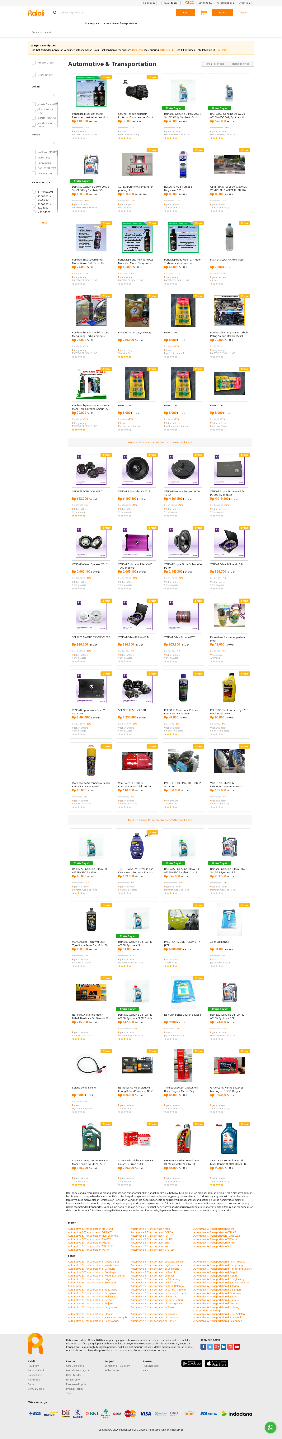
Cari (185, 12)
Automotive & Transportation (120, 23)
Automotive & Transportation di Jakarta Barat (93, 1261)
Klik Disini (221, 50)
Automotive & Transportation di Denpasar (217, 1293)
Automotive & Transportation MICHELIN (91, 1246)
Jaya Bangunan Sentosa (176, 426)
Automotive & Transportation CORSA (152, 1232)
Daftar (222, 12)
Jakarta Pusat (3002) (49, 118)
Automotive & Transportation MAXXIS (89, 1239)
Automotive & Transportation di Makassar (92, 1296)
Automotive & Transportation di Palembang (156, 1279)
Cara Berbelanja (75, 1365)
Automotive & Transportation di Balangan (217, 1289)
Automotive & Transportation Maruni (89, 1249)
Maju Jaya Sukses (219, 426)
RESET (45, 222)
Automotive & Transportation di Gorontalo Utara (158, 1293)
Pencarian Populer (76, 1384)
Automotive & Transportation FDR (150, 1235)
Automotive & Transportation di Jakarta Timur (94, 1265)
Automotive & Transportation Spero (213, 1228)
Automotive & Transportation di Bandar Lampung (221, 1282)
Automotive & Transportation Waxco (151, 1246)
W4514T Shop (125, 207)
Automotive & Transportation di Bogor (90, 1279)
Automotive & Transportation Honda (214, 1242)
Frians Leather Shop (128, 134)
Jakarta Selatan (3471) (45, 111)
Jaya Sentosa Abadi (174, 353)
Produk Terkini (74, 1388)
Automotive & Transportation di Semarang (155, 1268)
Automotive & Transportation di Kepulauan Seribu (96, 1275)
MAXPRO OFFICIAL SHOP (84, 134)
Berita (31, 1384)
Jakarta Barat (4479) (48, 104)
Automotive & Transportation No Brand (90, 1228)
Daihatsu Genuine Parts (176, 134)
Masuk (243, 12)
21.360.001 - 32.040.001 (44, 205)
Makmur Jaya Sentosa (129, 426)
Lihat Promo (73, 1379)
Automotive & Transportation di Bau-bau (154, 1296)
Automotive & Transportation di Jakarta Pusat (219, 1261)
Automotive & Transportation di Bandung (91, 1268)
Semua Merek (36, 1388)
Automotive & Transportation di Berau (90, 1300)
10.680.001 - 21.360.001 (44, 198)
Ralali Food (34, 1379)
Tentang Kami (36, 1370)
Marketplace (92, 23)
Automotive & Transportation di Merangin (155, 1317)
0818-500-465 (205, 2)
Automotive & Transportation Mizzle (89, 1242)
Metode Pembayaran (78, 1370)
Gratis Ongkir (45, 75)
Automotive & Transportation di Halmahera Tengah (97, 1317)
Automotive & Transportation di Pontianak (217, 1317)
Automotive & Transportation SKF (212, 1246)
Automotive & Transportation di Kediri (215, 1275)
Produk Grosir (46, 62)
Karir (145, 1370)
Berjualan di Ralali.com (117, 1365)
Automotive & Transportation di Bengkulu (92, 1293)
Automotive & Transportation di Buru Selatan (219, 1314)
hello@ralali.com (226, 2)
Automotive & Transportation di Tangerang (218, 1265)
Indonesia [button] (244, 2)
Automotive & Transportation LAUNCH (152, 1239)
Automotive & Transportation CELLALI (214, 1232)
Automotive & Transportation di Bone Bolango (157, 1286)
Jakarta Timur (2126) (45, 124)
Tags (69, 1393)
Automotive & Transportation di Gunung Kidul (157, 1300)
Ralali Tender (171, 2)
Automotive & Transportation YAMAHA (215, 1239)
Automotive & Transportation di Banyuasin (92, 1307)
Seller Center (112, 1370)
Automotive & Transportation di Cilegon (216, 1286)
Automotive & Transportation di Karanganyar (156, 1303)
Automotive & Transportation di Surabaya (92, 1272)
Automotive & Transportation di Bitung (215, 1296)
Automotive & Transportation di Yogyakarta (92, 1289)
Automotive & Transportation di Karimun (216, 1300)
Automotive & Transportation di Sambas (154, 1314)
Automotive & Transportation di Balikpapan (155, 1282)
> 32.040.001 (45, 212)
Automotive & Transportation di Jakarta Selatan (157, 1261)
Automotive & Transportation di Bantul (153, 1272)
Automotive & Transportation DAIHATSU (91, 1232)
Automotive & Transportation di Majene (90, 1303)
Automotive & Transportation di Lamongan (217, 1321)
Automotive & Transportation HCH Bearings (93, 1235)
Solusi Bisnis (35, 1375)
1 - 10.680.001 (45, 191)
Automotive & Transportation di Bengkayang (219, 1279)
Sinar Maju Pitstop (173, 207)
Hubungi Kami (151, 1365)
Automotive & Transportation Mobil (151, 1228)
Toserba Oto (124, 353)
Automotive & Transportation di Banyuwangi (93, 1321)
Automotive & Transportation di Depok (215, 1272)
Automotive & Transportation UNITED (152, 1249)
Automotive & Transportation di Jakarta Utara (156, 1265)
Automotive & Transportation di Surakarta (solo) (158, 1289)
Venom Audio (79, 511)
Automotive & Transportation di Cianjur (153, 1321)
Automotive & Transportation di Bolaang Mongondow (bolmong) (216, 1308)
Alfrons (214, 280)
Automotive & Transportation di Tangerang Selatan (222, 1268)
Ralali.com (149, 2)
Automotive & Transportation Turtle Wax (216, 1235)
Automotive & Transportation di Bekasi (153, 1275)
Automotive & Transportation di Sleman (90, 1314)
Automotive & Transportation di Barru (152, 1307)
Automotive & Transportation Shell (151, 1242)
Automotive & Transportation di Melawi (215, 1303)
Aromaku (215, 657)
